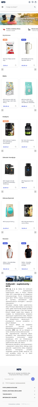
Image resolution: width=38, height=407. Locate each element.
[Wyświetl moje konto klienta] (29, 2)
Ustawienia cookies (14, 404)
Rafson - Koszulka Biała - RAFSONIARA (9, 263)
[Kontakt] (32, 2)
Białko (5, 76)
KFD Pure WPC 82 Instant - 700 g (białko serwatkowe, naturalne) (28, 101)
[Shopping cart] (35, 2)
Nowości (5, 239)
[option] (19, 19)
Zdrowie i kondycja (9, 157)
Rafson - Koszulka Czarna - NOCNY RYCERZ (26, 264)
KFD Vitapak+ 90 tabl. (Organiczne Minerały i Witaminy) (9, 182)
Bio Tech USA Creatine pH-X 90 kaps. (28, 141)
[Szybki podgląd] (15, 65)
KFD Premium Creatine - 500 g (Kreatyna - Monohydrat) (9, 142)
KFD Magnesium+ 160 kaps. (27, 181)
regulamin (12, 382)
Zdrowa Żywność (8, 198)
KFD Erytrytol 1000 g (8, 221)
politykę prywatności (20, 382)
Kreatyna (6, 116)
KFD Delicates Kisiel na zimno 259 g (28, 222)
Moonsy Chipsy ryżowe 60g (9, 59)
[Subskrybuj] (33, 379)
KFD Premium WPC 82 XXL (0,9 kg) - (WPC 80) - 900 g (9, 101)
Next (35, 69)
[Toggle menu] (2, 7)
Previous (2, 69)
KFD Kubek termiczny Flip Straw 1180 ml (27, 59)
